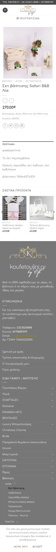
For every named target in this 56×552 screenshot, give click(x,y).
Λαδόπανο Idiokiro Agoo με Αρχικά (12, 226)
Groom (6, 448)
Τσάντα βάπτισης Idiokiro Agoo (40, 226)
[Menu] (5, 10)
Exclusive (8, 406)
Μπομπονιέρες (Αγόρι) (21, 502)
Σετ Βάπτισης (33, 81)
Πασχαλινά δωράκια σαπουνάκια (24, 442)
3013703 (15, 119)
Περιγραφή (8, 144)
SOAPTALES (10, 400)
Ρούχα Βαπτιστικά (19, 511)
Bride (5, 436)
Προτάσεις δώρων (14, 388)
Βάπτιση (7, 81)
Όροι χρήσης (11, 369)
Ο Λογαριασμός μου (15, 363)
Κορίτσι (9, 521)
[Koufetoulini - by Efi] (28, 10)
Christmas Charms (14, 430)
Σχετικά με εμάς (12, 351)
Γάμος (6, 472)
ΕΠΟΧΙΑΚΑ (10, 466)
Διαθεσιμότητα (11, 151)
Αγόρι (18, 81)
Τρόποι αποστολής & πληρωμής (23, 357)
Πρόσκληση (15, 506)
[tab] (28, 144)
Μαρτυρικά (10, 454)
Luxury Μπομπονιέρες (16, 424)
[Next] (53, 218)
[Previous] (2, 218)
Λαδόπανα (14, 493)
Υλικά (5, 394)
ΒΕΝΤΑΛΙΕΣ (9, 418)
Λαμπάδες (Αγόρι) (18, 497)
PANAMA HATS (12, 412)
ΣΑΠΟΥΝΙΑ (10, 460)
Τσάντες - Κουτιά (18, 515)
